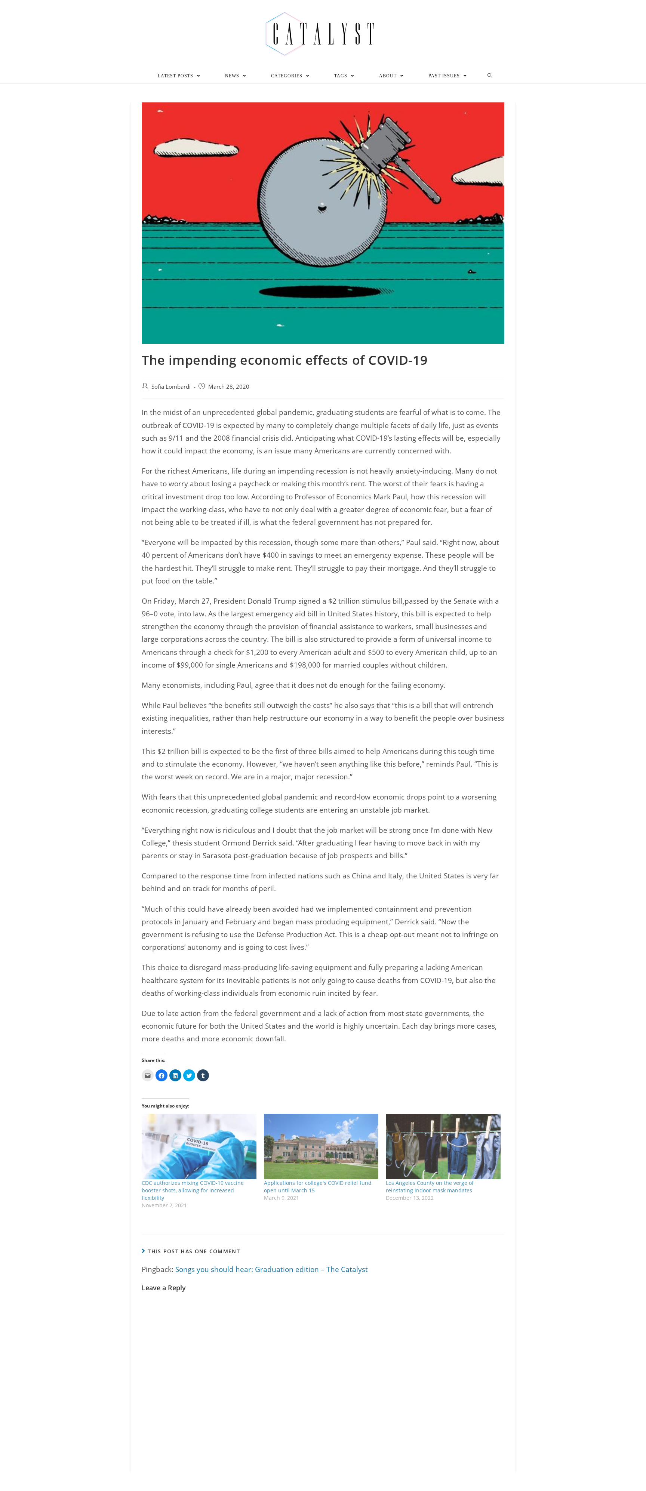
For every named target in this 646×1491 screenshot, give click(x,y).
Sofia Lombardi (171, 386)
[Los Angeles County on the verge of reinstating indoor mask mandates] (443, 1146)
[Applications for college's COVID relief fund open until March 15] (321, 1146)
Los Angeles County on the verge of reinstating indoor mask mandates (430, 1186)
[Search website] (490, 75)
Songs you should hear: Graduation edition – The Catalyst (271, 1269)
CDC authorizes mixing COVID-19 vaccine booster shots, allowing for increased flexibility (193, 1190)
